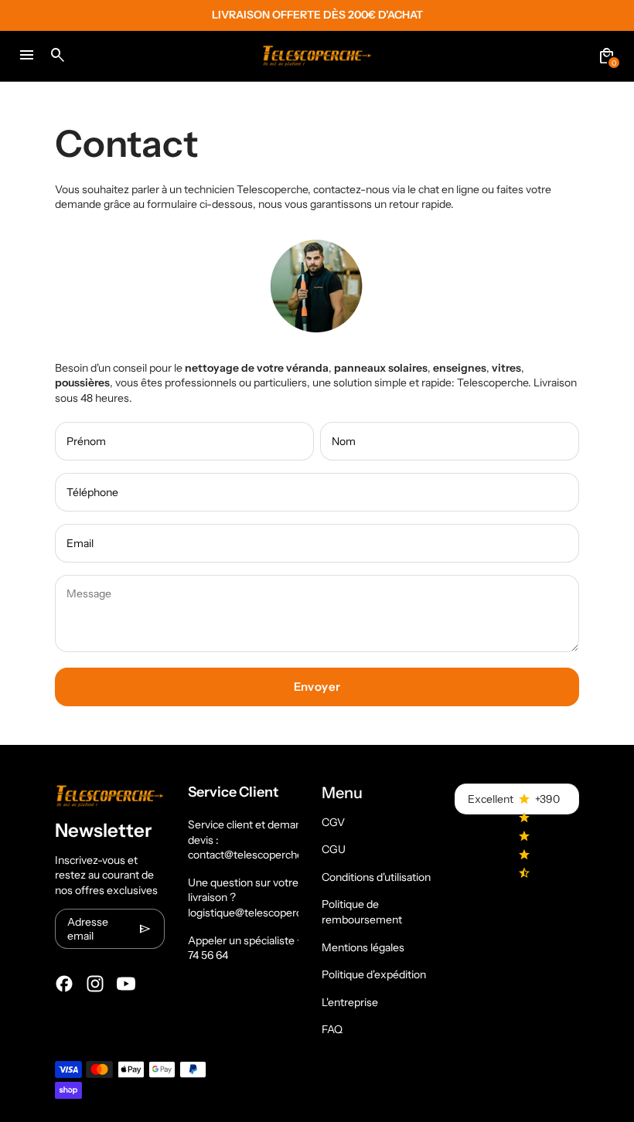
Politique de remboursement (362, 911)
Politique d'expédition (374, 974)
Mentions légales (363, 947)
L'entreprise (350, 1002)
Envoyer (317, 686)
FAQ (332, 1029)
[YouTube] (126, 983)
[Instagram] (95, 983)
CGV (333, 822)
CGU (334, 849)
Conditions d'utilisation (376, 877)
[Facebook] (64, 983)
